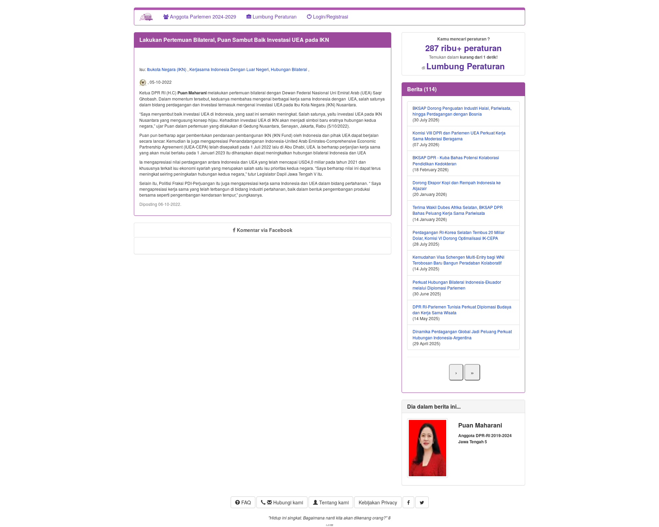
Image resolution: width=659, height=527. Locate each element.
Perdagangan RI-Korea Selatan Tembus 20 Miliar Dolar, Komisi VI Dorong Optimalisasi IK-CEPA (459, 235)
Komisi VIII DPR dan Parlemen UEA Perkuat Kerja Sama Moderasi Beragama (459, 135)
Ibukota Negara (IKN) (167, 69)
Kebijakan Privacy (378, 502)
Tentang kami (333, 502)
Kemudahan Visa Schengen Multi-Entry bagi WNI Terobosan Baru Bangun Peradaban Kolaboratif (458, 260)
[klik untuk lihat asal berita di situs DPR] (143, 82)
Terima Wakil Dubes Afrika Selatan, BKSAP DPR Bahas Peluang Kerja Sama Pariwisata (458, 210)
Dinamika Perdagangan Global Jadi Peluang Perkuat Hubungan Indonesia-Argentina (462, 334)
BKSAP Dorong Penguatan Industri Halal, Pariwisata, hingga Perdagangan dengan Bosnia (462, 111)
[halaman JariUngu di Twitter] (422, 502)
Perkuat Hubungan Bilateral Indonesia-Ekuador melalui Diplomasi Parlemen (457, 285)
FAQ (245, 502)
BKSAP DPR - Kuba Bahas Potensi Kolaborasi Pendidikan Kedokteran (456, 160)
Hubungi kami (287, 502)
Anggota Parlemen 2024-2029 (202, 16)
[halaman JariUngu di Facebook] (408, 502)
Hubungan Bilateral (289, 69)
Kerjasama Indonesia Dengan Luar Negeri (229, 69)
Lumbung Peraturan (274, 16)
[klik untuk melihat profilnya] (427, 447)
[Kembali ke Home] (146, 16)
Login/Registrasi (330, 16)
